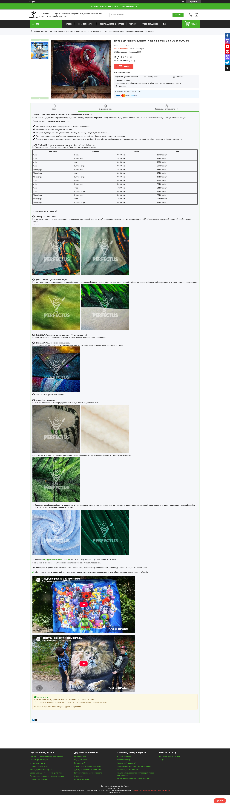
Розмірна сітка (80, 756)
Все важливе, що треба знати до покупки (46, 773)
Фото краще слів (129, 6)
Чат (221, 801)
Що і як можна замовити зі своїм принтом (133, 778)
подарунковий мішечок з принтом (56, 559)
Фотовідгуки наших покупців (41, 769)
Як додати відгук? (81, 760)
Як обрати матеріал (124, 756)
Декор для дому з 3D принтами (61, 31)
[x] (36, 720)
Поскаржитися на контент (141, 790)
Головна (68, 24)
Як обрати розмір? (124, 760)
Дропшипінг (79, 776)
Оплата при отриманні (39, 779)
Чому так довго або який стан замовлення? (134, 766)
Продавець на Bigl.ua (115, 788)
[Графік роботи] (196, 14)
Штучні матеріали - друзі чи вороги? (88, 773)
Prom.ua (126, 786)
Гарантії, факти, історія (39, 760)
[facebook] (33, 720)
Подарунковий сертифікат (169, 756)
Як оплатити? (79, 763)
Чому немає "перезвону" (126, 763)
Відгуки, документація (39, 766)
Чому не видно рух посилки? (128, 769)
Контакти (133, 24)
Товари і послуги (84, 24)
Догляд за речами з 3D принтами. (87, 769)
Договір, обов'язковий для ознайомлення (46, 756)
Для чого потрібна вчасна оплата (87, 766)
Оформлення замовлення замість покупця (47, 776)
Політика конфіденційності (160, 790)
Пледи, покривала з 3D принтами (88, 31)
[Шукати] (178, 15)
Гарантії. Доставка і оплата (111, 24)
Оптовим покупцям (81, 779)
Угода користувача (37, 763)
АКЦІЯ (161, 760)
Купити (126, 66)
